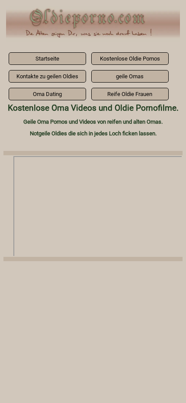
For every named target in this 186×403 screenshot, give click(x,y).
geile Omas (130, 76)
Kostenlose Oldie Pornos (130, 58)
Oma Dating (47, 94)
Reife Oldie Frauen (129, 94)
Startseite (47, 58)
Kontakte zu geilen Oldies (47, 76)
